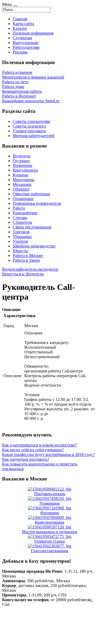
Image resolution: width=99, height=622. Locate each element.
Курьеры (20, 175)
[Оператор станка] (49, 536)
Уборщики (22, 236)
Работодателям (26, 47)
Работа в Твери (26, 260)
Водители (21, 156)
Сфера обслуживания (32, 227)
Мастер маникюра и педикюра (49, 531)
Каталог (20, 28)
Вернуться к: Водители (23, 274)
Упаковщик (49, 503)
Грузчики (21, 160)
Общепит (21, 189)
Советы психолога (29, 126)
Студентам (22, 38)
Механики (22, 184)
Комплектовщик (49, 522)
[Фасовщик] (49, 508)
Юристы (20, 251)
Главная (20, 19)
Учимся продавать (29, 131)
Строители (22, 222)
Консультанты (25, 170)
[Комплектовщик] (49, 517)
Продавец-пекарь (49, 494)
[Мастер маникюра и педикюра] (49, 527)
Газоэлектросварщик (49, 550)
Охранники (23, 198)
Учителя (20, 241)
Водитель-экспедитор (38, 269)
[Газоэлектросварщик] (49, 546)
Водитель (10, 269)
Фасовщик (49, 513)
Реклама (20, 52)
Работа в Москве (28, 255)
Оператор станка (49, 541)
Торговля (21, 232)
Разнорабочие (25, 213)
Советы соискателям (31, 121)
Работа (19, 208)
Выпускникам (25, 42)
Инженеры (22, 165)
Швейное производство (34, 246)
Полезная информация (33, 33)
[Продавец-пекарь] (49, 489)
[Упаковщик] (49, 498)
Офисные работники (31, 194)
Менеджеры (23, 179)
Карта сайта (23, 23)
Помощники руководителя (37, 203)
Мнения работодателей (33, 135)
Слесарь (20, 217)
